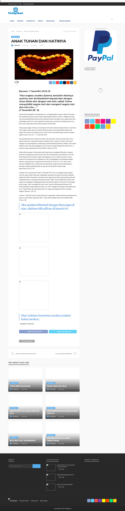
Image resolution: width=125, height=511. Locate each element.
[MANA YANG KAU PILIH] (62, 379)
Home (12, 21)
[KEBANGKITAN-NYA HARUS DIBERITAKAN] (62, 434)
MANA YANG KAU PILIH (56, 386)
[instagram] (105, 3)
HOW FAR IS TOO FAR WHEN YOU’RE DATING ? (66, 466)
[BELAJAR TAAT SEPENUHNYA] (25, 434)
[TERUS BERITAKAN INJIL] (25, 379)
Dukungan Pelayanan (28, 4)
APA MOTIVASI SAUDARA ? (65, 484)
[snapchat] (108, 3)
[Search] (115, 19)
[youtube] (87, 126)
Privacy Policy (24, 501)
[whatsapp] (113, 3)
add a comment (27, 341)
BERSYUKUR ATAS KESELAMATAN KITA (24, 412)
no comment (34, 45)
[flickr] (103, 121)
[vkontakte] (103, 126)
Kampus (20, 21)
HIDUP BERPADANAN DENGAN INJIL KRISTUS (62, 412)
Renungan (50, 21)
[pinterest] (102, 3)
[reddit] (110, 3)
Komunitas (30, 21)
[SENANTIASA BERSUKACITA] (50, 477)
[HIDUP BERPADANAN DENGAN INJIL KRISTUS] (62, 407)
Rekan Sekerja (65, 21)
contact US (34, 501)
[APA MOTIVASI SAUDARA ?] (50, 487)
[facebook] (97, 3)
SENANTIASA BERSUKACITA (65, 475)
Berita (40, 21)
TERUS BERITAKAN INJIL (20, 386)
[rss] (115, 3)
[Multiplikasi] (15, 11)
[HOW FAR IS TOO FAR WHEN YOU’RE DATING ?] (50, 467)
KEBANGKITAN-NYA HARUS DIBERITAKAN (58, 439)
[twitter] (100, 3)
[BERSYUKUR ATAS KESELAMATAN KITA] (25, 407)
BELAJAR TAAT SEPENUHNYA (22, 441)
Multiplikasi (17, 45)
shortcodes (43, 501)
